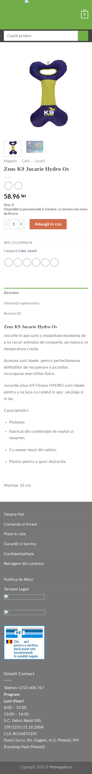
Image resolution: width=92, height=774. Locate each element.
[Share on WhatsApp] (8, 262)
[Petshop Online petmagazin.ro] (46, 14)
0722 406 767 (31, 688)
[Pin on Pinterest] (45, 262)
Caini (26, 161)
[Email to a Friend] (36, 262)
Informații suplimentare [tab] (21, 303)
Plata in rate (15, 534)
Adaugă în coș (48, 224)
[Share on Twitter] (27, 262)
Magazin (10, 161)
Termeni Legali (16, 589)
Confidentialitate (19, 554)
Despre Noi (14, 514)
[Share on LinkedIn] (54, 262)
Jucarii (40, 161)
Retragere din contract (24, 564)
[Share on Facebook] (18, 262)
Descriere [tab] (11, 292)
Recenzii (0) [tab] (12, 313)
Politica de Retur (18, 579)
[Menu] (7, 14)
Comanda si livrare (20, 524)
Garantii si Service (20, 544)
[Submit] (83, 36)
